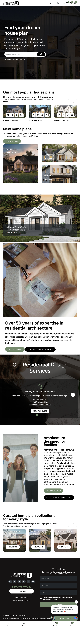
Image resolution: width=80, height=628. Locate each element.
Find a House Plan (40, 400)
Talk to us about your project (40, 349)
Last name (45, 585)
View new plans (12, 141)
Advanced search (21, 598)
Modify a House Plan (40, 402)
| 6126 (35, 121)
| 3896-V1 (11, 121)
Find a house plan (15, 349)
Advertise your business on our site (14, 615)
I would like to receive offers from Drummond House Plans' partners (57, 598)
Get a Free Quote (40, 411)
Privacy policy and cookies (46, 618)
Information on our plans (21, 601)
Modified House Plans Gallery (40, 404)
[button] (70, 101)
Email (43, 592)
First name (45, 579)
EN (58, 3)
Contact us (21, 591)
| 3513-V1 (61, 121)
